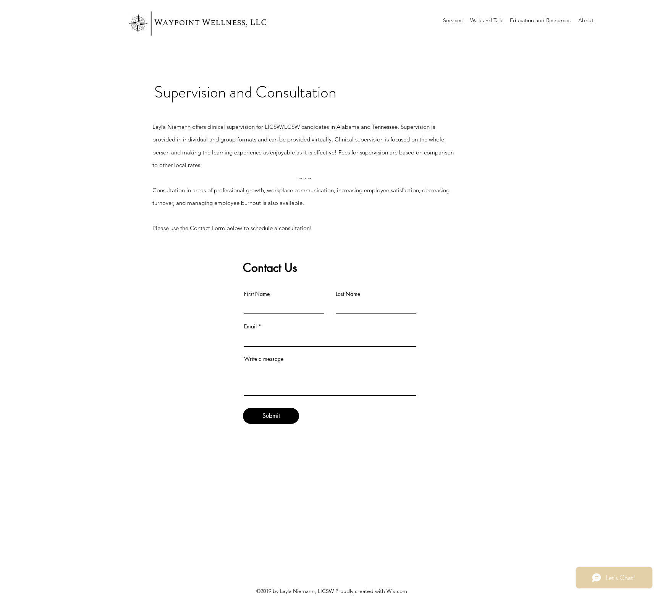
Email (250, 326)
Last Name (348, 294)
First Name (257, 294)
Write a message (263, 359)
